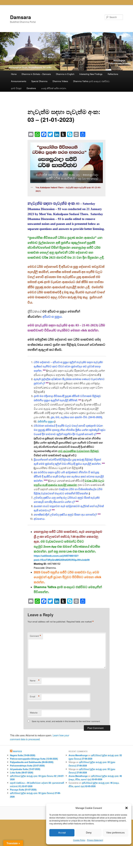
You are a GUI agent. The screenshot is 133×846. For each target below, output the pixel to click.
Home (14, 74)
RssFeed (17, 751)
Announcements (18, 81)
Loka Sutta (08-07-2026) (21, 772)
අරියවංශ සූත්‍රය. (52, 316)
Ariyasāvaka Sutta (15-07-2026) (25, 769)
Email (35, 696)
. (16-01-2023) (76, 417)
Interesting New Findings (91, 74)
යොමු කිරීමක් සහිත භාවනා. (53, 88)
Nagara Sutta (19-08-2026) (22, 755)
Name (35, 680)
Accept (62, 832)
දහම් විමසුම (16, 88)
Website (33, 712)
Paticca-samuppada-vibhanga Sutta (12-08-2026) (34, 758)
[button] (126, 808)
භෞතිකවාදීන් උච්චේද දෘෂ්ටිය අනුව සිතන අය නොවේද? (65, 514)
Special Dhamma (39, 81)
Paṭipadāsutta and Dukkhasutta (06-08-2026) (31, 762)
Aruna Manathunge (78, 755)
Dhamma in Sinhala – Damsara (36, 74)
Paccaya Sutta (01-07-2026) (23, 789)
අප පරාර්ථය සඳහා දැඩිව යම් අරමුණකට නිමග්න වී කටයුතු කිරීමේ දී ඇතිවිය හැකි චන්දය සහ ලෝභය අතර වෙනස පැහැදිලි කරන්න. (69, 476)
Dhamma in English (65, 74)
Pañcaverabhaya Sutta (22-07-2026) (27, 765)
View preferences (115, 832)
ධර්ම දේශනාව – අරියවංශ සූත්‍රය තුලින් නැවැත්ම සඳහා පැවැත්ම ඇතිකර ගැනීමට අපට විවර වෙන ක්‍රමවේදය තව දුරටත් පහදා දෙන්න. (68, 366)
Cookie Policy (79, 840)
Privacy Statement (95, 840)
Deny (89, 832)
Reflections (113, 74)
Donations (31, 88)
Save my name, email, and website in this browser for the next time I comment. (66, 721)
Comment (35, 636)
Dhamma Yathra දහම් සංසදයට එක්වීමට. (91, 81)
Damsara (20, 17)
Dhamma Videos (60, 81)
